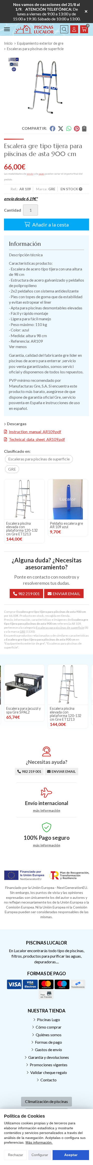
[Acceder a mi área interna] (74, 29)
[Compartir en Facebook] (52, 128)
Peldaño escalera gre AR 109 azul (66, 525)
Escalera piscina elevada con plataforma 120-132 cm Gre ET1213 (22, 528)
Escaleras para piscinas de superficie (60, 627)
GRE (22, 631)
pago (41, 173)
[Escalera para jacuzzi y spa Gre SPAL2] (24, 685)
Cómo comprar (49, 1027)
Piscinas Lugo (48, 1019)
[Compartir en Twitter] (60, 128)
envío (30, 173)
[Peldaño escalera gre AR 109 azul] (68, 499)
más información (46, 810)
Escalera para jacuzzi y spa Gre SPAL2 (23, 710)
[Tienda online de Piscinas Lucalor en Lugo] (34, 29)
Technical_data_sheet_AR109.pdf (37, 439)
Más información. (39, 1142)
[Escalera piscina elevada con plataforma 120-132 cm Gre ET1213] (24, 499)
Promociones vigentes (48, 1064)
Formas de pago (48, 1042)
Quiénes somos (49, 1034)
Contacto (48, 1079)
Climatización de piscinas (46, 1101)
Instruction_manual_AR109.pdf (35, 431)
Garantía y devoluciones (48, 1057)
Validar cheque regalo (48, 1072)
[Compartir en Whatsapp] (68, 128)
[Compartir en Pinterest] (76, 128)
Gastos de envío (48, 1049)
